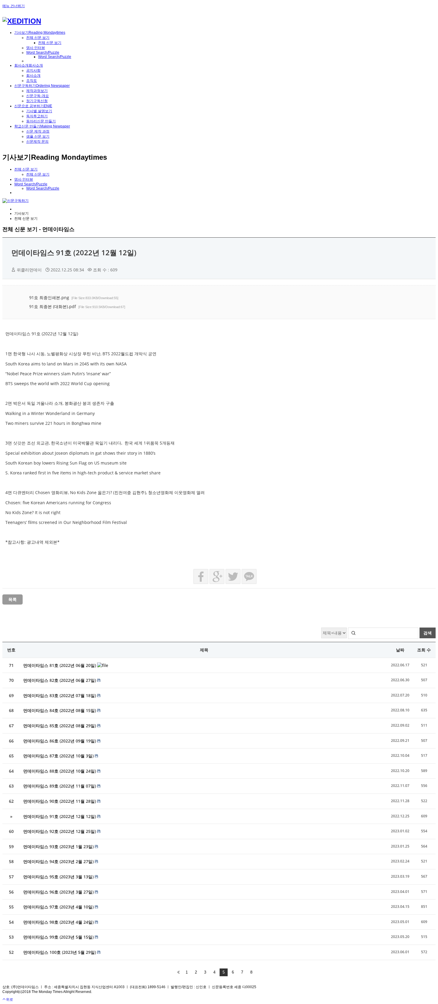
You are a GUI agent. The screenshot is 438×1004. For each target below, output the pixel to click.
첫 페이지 (178, 972)
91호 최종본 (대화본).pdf (77, 306)
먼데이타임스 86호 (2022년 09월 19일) (60, 741)
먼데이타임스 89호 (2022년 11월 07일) (60, 786)
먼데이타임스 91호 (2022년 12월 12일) (73, 252)
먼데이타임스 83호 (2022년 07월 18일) (60, 695)
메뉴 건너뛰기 (13, 6)
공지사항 (33, 70)
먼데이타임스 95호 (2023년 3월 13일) (59, 877)
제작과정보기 (37, 91)
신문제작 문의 (37, 141)
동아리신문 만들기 (41, 121)
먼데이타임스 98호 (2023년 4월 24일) (59, 922)
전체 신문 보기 (37, 38)
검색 (427, 633)
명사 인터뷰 (35, 48)
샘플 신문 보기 (37, 136)
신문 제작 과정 (37, 131)
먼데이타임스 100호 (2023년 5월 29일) (60, 952)
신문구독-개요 (37, 96)
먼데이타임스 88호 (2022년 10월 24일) (60, 771)
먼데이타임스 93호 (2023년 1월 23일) (59, 846)
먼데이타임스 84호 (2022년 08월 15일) (60, 710)
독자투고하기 (37, 116)
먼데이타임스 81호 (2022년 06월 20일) (60, 665)
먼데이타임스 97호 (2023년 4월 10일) (59, 907)
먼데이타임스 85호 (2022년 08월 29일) (60, 725)
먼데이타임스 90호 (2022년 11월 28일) (60, 801)
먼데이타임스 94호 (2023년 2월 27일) (59, 861)
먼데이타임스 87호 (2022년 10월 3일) (59, 756)
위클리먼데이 (29, 270)
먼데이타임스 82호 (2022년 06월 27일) (60, 680)
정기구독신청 (37, 101)
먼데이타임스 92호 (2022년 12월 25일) (60, 831)
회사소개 (33, 75)
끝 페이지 (260, 972)
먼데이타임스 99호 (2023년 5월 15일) (59, 937)
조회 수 (424, 650)
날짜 (400, 650)
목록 (12, 599)
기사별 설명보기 (39, 111)
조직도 (31, 81)
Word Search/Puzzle (42, 52)
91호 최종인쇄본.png (73, 297)
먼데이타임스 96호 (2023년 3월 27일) (59, 892)
